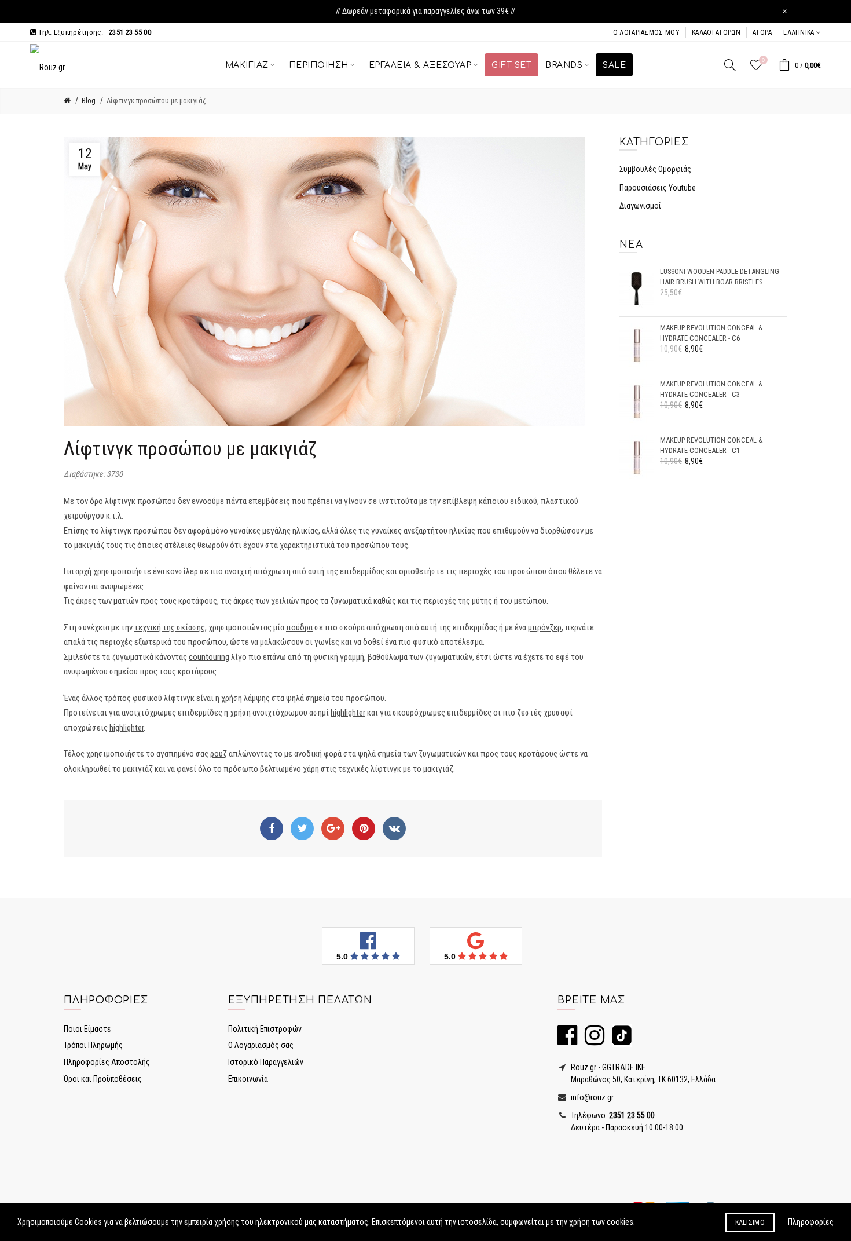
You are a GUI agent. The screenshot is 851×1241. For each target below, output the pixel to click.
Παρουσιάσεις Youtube (657, 187)
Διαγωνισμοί (640, 205)
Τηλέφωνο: (612, 1115)
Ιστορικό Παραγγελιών (265, 1062)
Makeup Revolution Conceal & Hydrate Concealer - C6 (711, 332)
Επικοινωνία (248, 1078)
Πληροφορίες (811, 1222)
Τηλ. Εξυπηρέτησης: (93, 32)
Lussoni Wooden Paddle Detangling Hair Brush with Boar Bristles (719, 276)
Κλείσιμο (750, 1222)
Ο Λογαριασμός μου (646, 32)
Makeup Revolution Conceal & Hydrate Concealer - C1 (711, 445)
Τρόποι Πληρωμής (93, 1045)
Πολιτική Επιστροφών (265, 1029)
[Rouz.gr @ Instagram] (591, 1040)
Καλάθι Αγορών (716, 32)
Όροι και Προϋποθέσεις (103, 1078)
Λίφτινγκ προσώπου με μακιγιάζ (156, 100)
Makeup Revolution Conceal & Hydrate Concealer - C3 (711, 389)
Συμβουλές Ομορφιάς (655, 169)
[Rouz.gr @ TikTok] (619, 1040)
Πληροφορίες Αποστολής (107, 1062)
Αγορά (762, 32)
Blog (89, 100)
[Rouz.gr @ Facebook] (567, 1040)
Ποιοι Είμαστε (87, 1029)
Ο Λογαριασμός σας (261, 1045)
